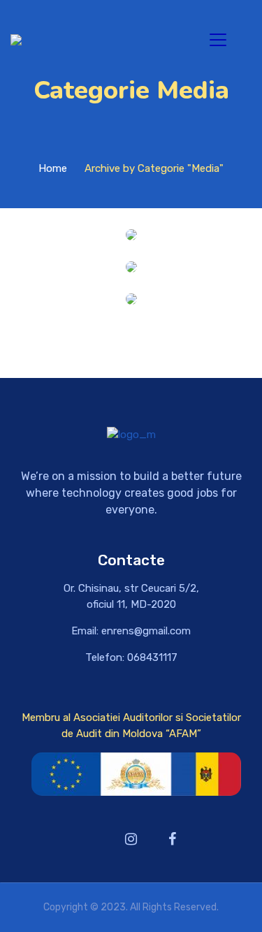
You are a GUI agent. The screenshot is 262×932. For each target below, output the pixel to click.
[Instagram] (131, 839)
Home (52, 168)
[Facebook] (172, 839)
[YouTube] (90, 839)
